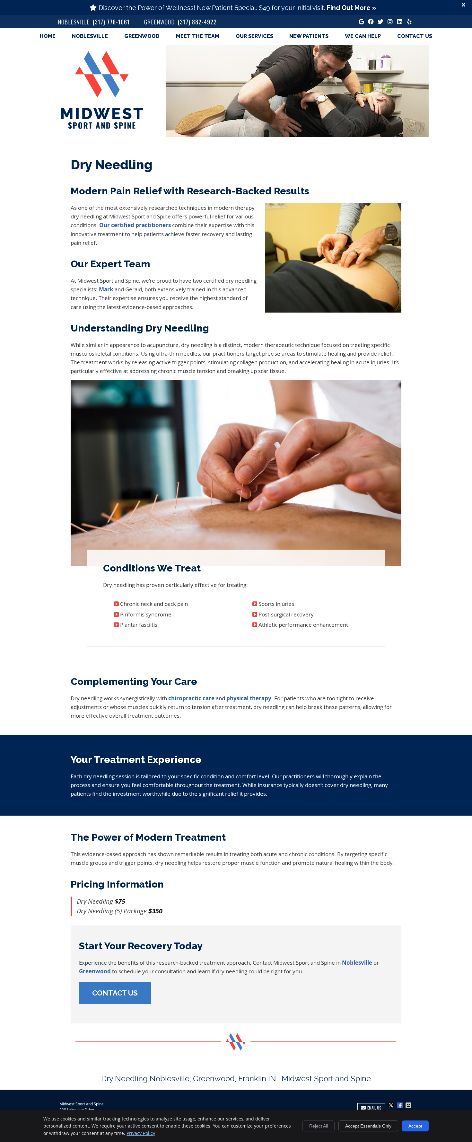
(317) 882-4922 (197, 22)
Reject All (318, 1126)
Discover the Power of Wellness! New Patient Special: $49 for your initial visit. (237, 8)
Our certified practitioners (135, 225)
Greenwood (142, 36)
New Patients (308, 36)
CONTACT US (115, 993)
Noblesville (90, 36)
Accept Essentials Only (368, 1126)
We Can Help (363, 36)
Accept (415, 1126)
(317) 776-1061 (111, 22)
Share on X (391, 1105)
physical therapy (248, 698)
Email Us (374, 1108)
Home (48, 36)
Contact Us (414, 36)
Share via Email (409, 1105)
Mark (106, 289)
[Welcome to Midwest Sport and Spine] (102, 126)
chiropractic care (191, 698)
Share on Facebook (400, 1105)
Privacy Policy (141, 1133)
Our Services (254, 36)
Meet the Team (197, 36)
